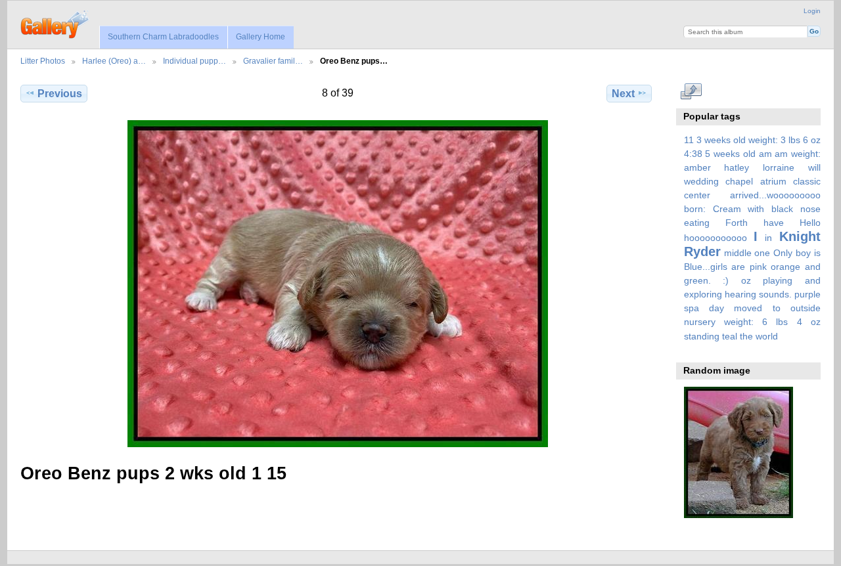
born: (695, 209)
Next (623, 93)
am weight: (798, 153)
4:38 (693, 153)
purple (807, 294)
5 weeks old (730, 153)
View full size (691, 92)
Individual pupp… (194, 60)
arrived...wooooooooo (775, 195)
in (768, 237)
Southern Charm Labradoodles (163, 36)
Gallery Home (260, 36)
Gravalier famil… (273, 60)
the (746, 336)
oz (746, 280)
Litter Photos (42, 60)
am (765, 153)
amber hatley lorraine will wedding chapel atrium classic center (752, 181)
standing (701, 336)
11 (689, 140)
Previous (59, 93)
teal (729, 336)
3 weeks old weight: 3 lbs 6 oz (758, 140)
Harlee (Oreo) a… (114, 60)
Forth (736, 222)
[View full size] (337, 283)
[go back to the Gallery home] (55, 23)
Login (812, 10)
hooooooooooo (715, 237)
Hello (810, 222)
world (767, 336)
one (762, 253)
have (773, 222)
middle (738, 253)
